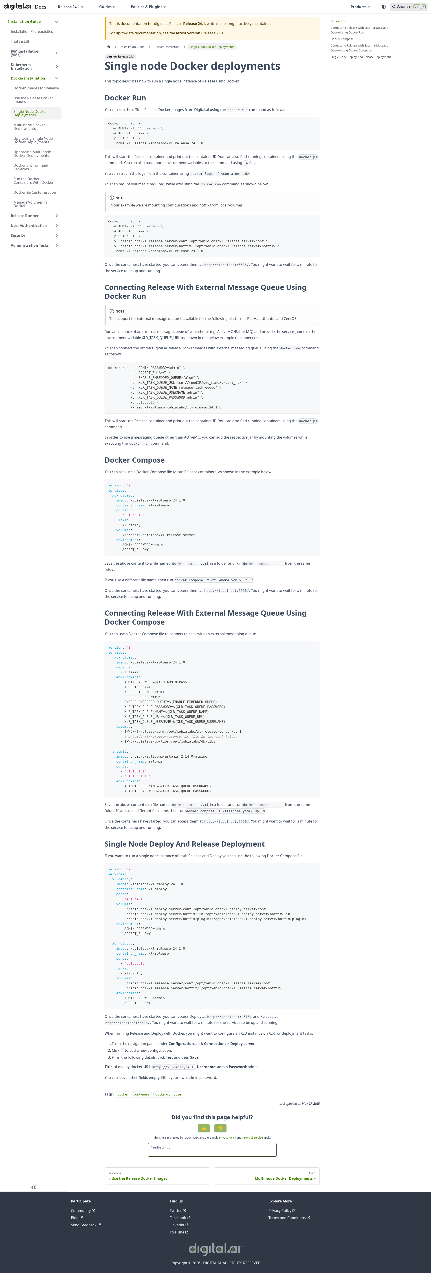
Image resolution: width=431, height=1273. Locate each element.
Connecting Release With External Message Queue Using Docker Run (359, 30)
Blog (75, 1217)
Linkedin (177, 1224)
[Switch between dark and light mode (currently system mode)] (383, 6)
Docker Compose (342, 39)
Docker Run (338, 21)
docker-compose (168, 1094)
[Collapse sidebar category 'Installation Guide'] (57, 21)
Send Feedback (84, 1224)
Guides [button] (105, 6)
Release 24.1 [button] (69, 6)
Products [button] (359, 6)
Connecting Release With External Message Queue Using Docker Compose (359, 47)
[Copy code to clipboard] (314, 122)
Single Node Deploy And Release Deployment (361, 57)
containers (142, 1094)
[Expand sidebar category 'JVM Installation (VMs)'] (57, 53)
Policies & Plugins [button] (146, 6)
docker (123, 1094)
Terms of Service (252, 1138)
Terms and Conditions (287, 1217)
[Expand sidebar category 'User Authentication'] (57, 225)
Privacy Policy (228, 1138)
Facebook (178, 1217)
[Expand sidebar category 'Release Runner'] (57, 215)
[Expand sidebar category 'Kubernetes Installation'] (57, 66)
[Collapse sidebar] (33, 1187)
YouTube (177, 1232)
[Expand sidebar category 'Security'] (57, 235)
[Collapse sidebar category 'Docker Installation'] (57, 78)
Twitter (176, 1210)
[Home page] (109, 46)
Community (81, 1210)
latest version (188, 33)
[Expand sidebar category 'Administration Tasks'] (57, 245)
